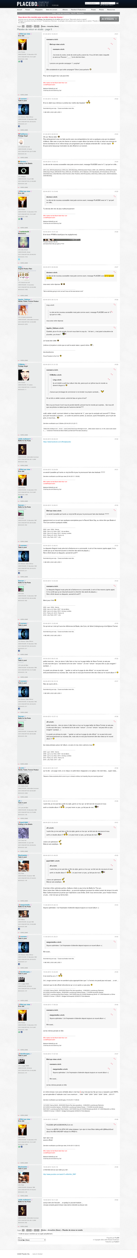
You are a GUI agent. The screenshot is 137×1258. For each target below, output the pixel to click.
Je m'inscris (103, 21)
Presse (93, 10)
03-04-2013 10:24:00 (50, 469)
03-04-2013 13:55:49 (50, 623)
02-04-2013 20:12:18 (50, 299)
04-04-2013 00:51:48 (50, 658)
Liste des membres (63, 13)
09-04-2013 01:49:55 (50, 855)
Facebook (19, 709)
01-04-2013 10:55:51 (50, 34)
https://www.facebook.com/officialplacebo (57, 442)
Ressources (111, 10)
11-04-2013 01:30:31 (50, 937)
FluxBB (117, 1238)
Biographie (39, 10)
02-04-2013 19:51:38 (50, 232)
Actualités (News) (53, 26)
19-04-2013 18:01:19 (50, 1167)
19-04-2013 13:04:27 (50, 1119)
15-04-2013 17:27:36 (50, 1054)
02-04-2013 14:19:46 (50, 191)
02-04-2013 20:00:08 (50, 267)
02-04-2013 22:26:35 (50, 439)
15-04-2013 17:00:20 (50, 1004)
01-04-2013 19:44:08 (50, 99)
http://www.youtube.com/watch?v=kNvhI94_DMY (59, 1174)
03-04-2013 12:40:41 (50, 545)
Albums (65, 10)
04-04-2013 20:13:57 (50, 768)
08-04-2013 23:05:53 (50, 801)
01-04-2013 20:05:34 (50, 134)
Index (54, 13)
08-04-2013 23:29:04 (50, 822)
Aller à (20, 1238)
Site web (19, 1147)
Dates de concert (51, 10)
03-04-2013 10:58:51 (50, 505)
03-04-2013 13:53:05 (50, 581)
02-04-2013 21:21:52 (50, 364)
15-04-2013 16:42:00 (50, 972)
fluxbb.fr (116, 1242)
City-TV (73, 13)
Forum (27, 10)
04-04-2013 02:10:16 (50, 681)
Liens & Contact (37, 1254)
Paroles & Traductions (78, 10)
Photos (101, 10)
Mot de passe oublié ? (107, 5)
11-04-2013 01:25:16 (50, 905)
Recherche (80, 13)
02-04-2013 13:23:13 (50, 161)
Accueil (19, 10)
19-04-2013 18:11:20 (50, 1200)
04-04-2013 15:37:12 (50, 716)
